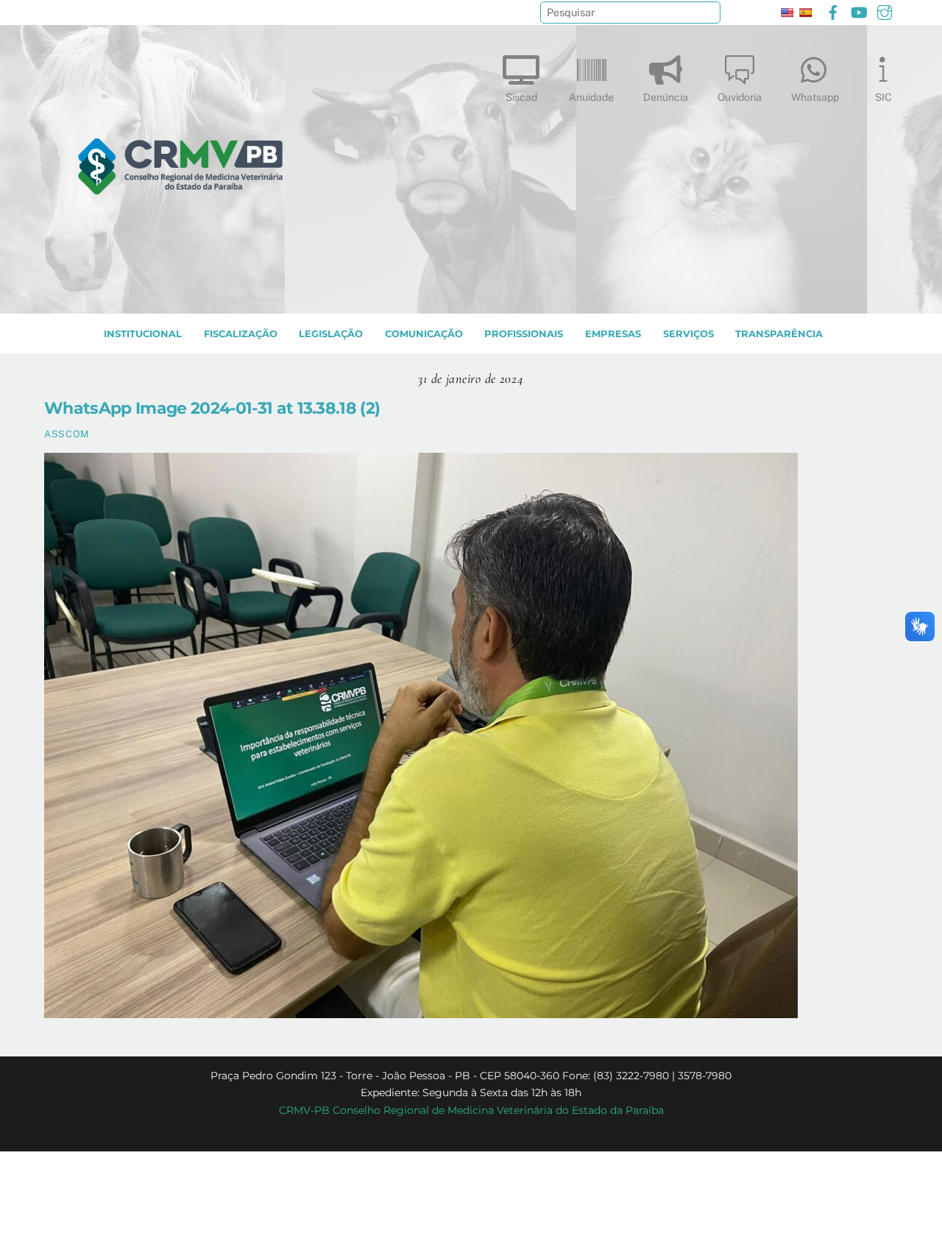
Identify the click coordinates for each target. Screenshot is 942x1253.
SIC (883, 97)
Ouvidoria (740, 97)
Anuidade (591, 97)
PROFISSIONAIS (523, 333)
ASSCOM (66, 434)
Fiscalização (240, 333)
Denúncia (665, 97)
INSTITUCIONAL (143, 333)
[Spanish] (805, 12)
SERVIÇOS (688, 333)
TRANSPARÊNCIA (779, 333)
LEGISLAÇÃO (331, 333)
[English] (786, 12)
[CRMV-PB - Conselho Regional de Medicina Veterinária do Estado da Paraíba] (180, 295)
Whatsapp (815, 97)
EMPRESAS (613, 333)
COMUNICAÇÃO (424, 333)
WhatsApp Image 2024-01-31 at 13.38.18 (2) (212, 408)
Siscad (521, 97)
